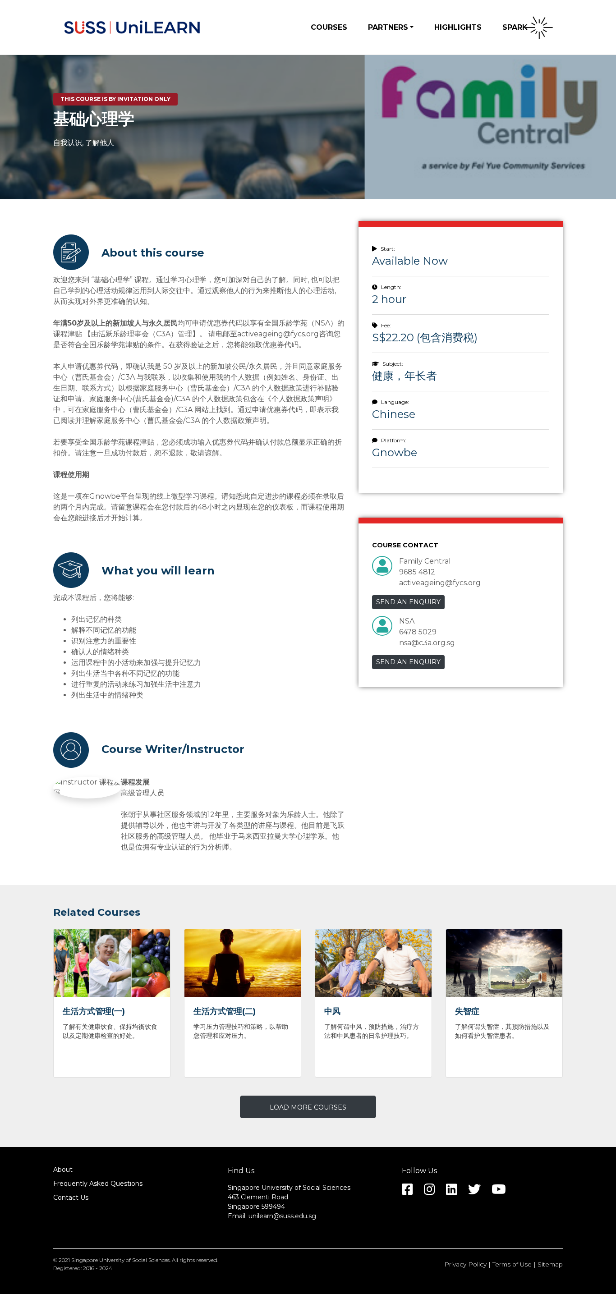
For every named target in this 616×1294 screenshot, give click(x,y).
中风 (332, 1011)
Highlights (458, 27)
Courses (329, 27)
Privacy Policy (465, 1264)
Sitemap (550, 1264)
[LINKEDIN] (456, 1192)
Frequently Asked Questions (98, 1183)
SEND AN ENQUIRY (408, 602)
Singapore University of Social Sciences (120, 1260)
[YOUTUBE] (503, 1192)
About (63, 1170)
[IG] (434, 1192)
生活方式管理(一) (94, 1011)
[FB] (412, 1192)
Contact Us (70, 1197)
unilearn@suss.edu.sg (282, 1216)
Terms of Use (512, 1264)
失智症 (467, 1011)
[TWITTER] (479, 1192)
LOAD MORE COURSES (308, 1107)
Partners (388, 27)
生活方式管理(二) (224, 1011)
